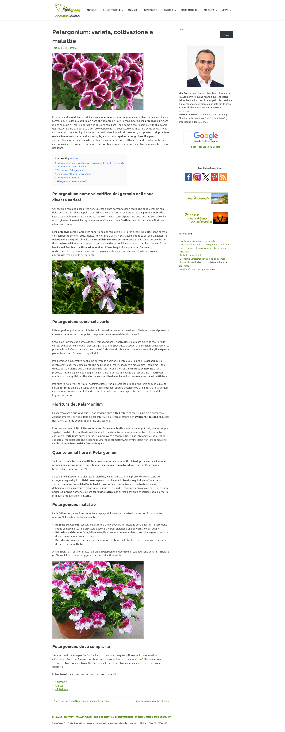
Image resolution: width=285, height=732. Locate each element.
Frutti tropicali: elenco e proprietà (197, 240)
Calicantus (61, 681)
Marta (73, 48)
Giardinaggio (189, 10)
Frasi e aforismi (188, 269)
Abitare (91, 10)
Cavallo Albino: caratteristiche (151, 700)
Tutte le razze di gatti (191, 254)
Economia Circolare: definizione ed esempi (202, 258)
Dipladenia (61, 689)
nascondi (74, 158)
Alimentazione (112, 10)
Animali (132, 10)
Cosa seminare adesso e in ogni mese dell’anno (204, 244)
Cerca (182, 29)
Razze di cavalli (188, 262)
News (224, 10)
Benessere (150, 10)
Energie (168, 10)
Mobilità (209, 10)
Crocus (59, 685)
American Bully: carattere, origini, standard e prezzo (81, 700)
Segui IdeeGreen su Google (205, 146)
